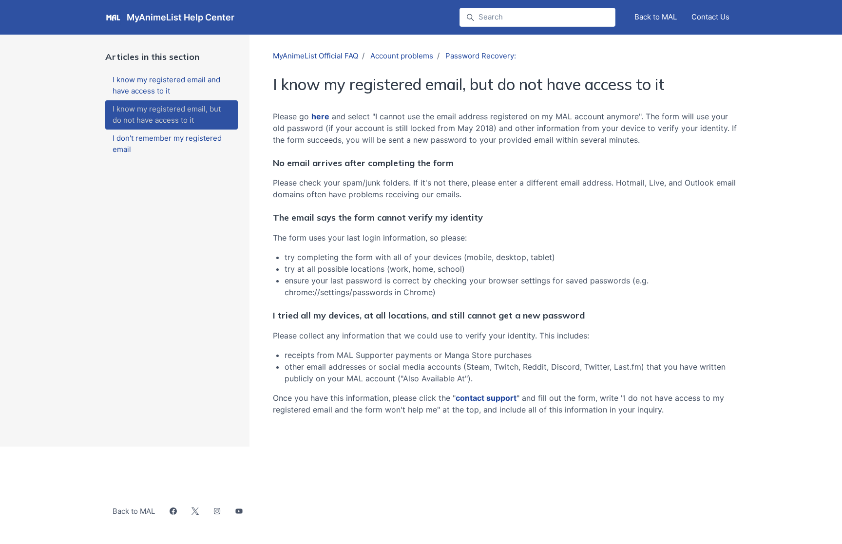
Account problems (401, 55)
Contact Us (710, 16)
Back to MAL (655, 16)
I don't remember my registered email (167, 143)
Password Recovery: (480, 55)
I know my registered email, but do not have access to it (167, 114)
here (320, 116)
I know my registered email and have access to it (166, 85)
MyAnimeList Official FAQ (315, 55)
